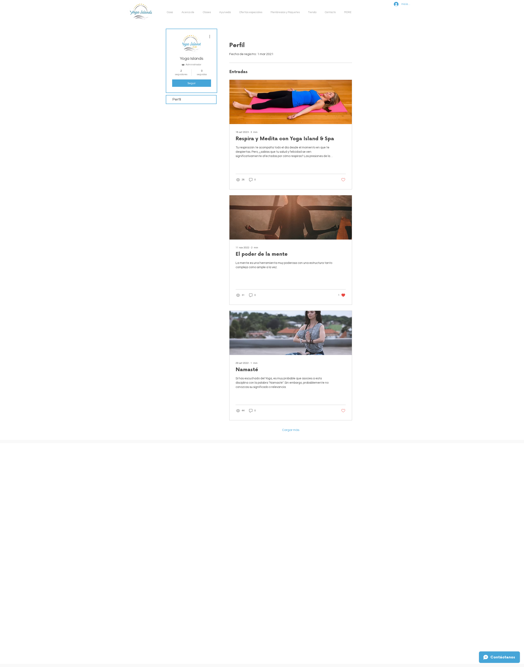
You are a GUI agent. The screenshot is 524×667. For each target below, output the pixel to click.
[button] (208, 12)
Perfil (176, 99)
